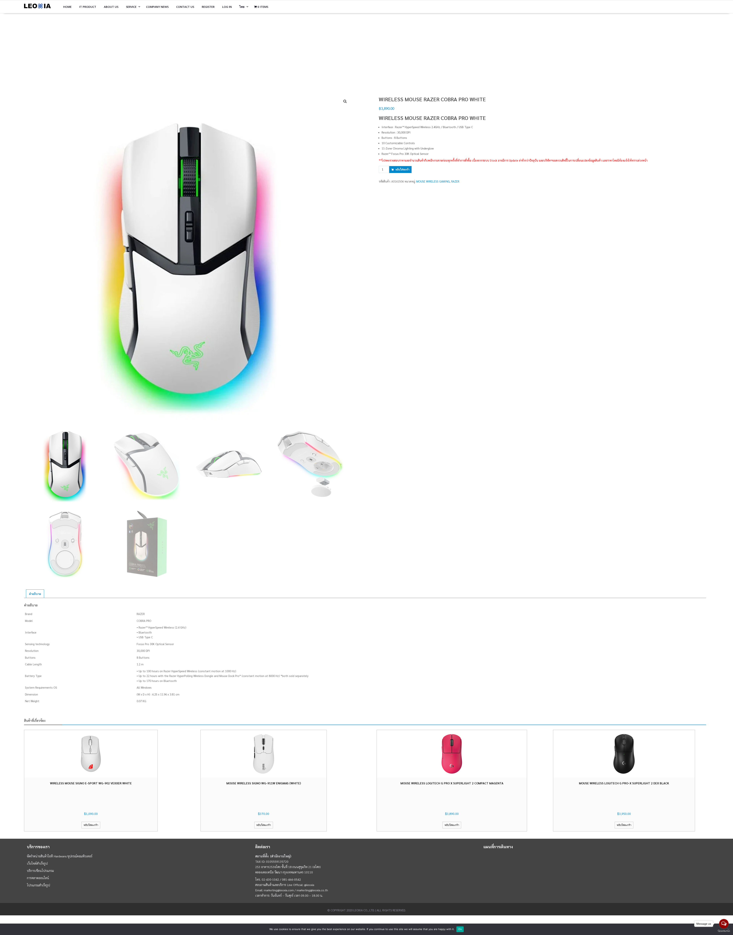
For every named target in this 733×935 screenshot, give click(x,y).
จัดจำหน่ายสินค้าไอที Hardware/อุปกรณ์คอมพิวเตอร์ (59, 856)
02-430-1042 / (272, 879)
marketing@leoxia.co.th (312, 890)
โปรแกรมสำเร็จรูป (38, 885)
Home (67, 7)
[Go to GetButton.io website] (724, 931)
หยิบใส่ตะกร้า (402, 169)
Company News (157, 7)
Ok (460, 929)
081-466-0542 (291, 879)
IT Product (87, 7)
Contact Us (185, 7)
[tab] (35, 593)
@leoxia (309, 885)
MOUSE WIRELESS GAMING (433, 181)
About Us (111, 7)
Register (208, 7)
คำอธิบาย (35, 594)
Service (131, 7)
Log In (227, 7)
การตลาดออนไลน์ (38, 878)
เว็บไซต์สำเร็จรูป (37, 863)
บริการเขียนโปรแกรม (40, 871)
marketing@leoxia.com (279, 890)
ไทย (242, 7)
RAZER (455, 181)
